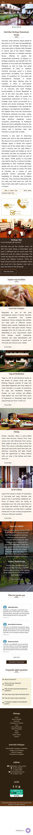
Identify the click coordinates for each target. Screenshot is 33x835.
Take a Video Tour (10, 190)
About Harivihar (16, 719)
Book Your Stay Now (17, 212)
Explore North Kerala (16, 579)
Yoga (16, 725)
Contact (16, 737)
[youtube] (19, 787)
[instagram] (16, 787)
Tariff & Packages (16, 729)
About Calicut (16, 735)
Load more (16, 657)
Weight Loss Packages (16, 750)
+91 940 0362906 (23, 201)
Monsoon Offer (11, 206)
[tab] (16, 679)
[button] (12, 27)
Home (16, 717)
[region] (16, 16)
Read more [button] (6, 617)
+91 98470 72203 (24, 206)
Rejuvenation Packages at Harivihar (16, 748)
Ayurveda (16, 721)
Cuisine (16, 733)
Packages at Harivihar (16, 723)
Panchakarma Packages (16, 754)
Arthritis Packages (16, 752)
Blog (16, 731)
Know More (8, 347)
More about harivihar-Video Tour (16, 192)
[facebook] (14, 787)
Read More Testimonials (16, 662)
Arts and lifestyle (16, 727)
